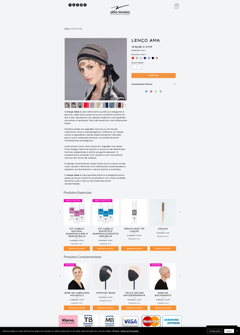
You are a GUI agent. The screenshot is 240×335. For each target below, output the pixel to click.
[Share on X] (160, 91)
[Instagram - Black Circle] (85, 5)
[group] (120, 225)
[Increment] (141, 67)
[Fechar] (237, 331)
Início (66, 29)
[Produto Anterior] (60, 212)
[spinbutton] (137, 67)
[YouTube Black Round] (73, 5)
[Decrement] (133, 67)
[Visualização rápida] (134, 212)
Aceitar (229, 331)
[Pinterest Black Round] (81, 5)
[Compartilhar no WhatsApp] (155, 91)
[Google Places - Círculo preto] (70, 5)
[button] (176, 5)
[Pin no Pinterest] (151, 91)
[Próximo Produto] (179, 212)
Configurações (215, 331)
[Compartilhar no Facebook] (146, 91)
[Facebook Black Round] (77, 5)
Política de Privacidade (129, 331)
